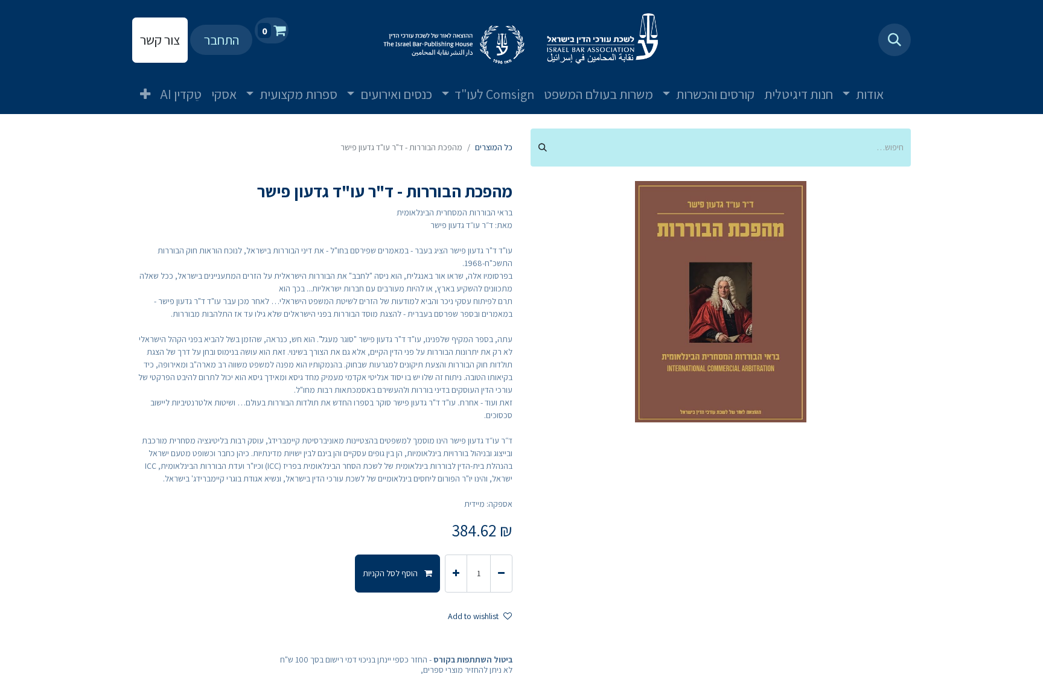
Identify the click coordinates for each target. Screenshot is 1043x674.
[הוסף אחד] (456, 574)
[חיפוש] (543, 148)
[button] (894, 40)
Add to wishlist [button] (473, 616)
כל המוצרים (493, 147)
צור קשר (160, 39)
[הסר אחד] (501, 574)
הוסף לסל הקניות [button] (391, 573)
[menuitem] (903, 84)
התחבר (221, 39)
